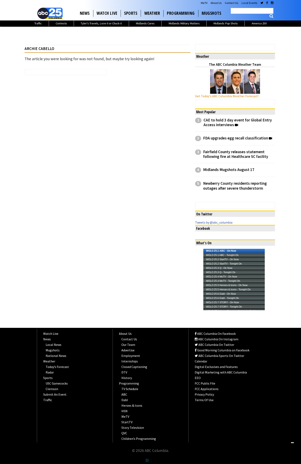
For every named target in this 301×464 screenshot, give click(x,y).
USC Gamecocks (57, 383)
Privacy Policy (204, 394)
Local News (53, 345)
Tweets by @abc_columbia (213, 222)
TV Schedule (129, 389)
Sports (130, 13)
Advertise (128, 350)
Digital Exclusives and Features (216, 367)
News (85, 13)
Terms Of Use (204, 400)
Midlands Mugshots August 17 (228, 169)
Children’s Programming (138, 439)
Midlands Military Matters (184, 23)
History (126, 378)
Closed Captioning (134, 367)
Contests (61, 23)
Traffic (38, 23)
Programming (181, 13)
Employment (130, 356)
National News (56, 356)
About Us (216, 3)
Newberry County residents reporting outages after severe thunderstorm (235, 185)
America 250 (259, 23)
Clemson (52, 389)
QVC (124, 433)
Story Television (132, 428)
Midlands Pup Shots (225, 23)
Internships (129, 361)
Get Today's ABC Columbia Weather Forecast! (226, 96)
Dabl (124, 400)
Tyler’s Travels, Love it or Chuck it (101, 23)
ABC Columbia (50, 13)
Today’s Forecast (57, 367)
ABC (124, 394)
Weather (152, 13)
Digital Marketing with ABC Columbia (221, 372)
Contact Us (231, 3)
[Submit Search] (271, 16)
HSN (124, 411)
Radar (50, 372)
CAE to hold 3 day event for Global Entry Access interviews (238, 122)
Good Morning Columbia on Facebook (223, 350)
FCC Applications (206, 389)
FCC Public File (205, 383)
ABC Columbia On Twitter (216, 345)
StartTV (126, 422)
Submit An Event (55, 394)
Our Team (128, 345)
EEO (198, 378)
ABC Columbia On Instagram (218, 339)
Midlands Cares (145, 23)
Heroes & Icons (131, 405)
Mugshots (211, 13)
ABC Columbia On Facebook (216, 334)
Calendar (201, 361)
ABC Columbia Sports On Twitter (221, 356)
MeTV (204, 3)
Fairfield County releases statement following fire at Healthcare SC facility (235, 154)
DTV (124, 372)
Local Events (249, 3)
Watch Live (107, 13)
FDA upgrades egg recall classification (235, 138)
